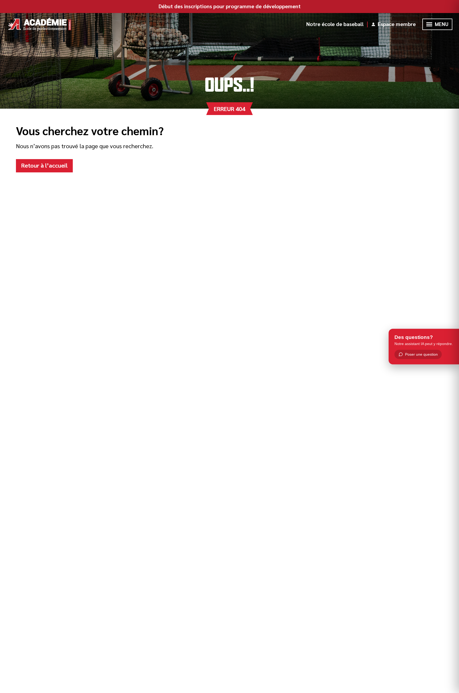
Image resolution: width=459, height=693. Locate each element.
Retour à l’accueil (44, 165)
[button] (429, 24)
